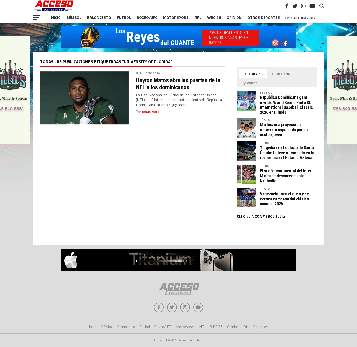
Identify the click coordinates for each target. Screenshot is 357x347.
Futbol (124, 17)
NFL (198, 17)
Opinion (234, 17)
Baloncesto (99, 17)
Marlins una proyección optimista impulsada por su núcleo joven (283, 129)
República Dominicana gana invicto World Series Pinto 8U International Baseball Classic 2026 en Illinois (286, 105)
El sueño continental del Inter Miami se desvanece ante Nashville (285, 175)
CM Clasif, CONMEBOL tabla (261, 216)
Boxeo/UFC (147, 17)
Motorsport (176, 17)
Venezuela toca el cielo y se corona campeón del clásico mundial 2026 (284, 198)
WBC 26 (214, 17)
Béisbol (74, 17)
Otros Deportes (255, 327)
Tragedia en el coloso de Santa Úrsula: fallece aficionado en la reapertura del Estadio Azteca (287, 152)
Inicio (55, 17)
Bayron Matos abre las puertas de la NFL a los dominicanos (178, 83)
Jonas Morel (151, 111)
